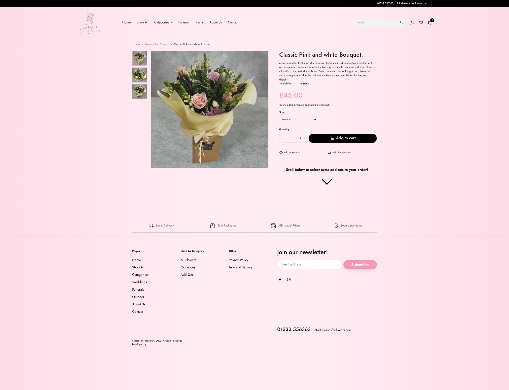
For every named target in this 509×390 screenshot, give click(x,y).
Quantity (284, 129)
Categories (162, 22)
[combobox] (380, 23)
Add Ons (187, 274)
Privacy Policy (238, 260)
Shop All (142, 22)
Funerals (184, 22)
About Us (215, 22)
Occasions (188, 267)
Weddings (139, 282)
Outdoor (138, 297)
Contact (233, 22)
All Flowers (188, 260)
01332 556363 (385, 3)
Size (281, 112)
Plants (199, 22)
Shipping (299, 105)
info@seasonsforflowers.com (412, 3)
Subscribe (360, 264)
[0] (429, 23)
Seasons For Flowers (157, 44)
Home (126, 22)
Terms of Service (240, 267)
